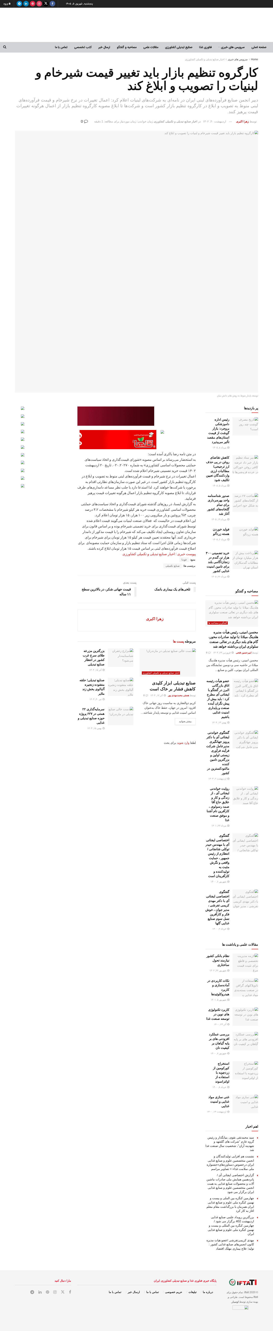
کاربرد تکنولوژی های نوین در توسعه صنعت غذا (217, 1014)
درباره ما (208, 1292)
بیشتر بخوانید (185, 721)
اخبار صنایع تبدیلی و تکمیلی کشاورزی (204, 59)
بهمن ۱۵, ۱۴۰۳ (94, 728)
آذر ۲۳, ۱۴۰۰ (220, 1024)
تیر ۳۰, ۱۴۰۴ (95, 699)
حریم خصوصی (173, 1292)
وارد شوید (183, 742)
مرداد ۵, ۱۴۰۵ (220, 485)
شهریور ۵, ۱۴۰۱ (219, 999)
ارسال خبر (104, 47)
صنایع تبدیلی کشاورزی (178, 47)
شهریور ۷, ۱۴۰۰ (219, 1053)
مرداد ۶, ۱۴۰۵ (220, 539)
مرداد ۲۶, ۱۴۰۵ (219, 576)
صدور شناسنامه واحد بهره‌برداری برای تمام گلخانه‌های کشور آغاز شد (218, 504)
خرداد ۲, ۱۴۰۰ (219, 928)
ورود (6, 4)
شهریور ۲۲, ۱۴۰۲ (218, 970)
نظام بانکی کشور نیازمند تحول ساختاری (217, 960)
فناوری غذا (205, 47)
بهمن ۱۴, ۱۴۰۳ (219, 722)
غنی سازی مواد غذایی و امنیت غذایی (218, 1101)
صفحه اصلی (258, 47)
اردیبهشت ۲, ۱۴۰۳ (217, 778)
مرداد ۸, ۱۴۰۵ (220, 447)
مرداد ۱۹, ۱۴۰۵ (219, 519)
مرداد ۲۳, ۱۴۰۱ (219, 825)
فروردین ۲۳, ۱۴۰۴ (222, 652)
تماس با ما (61, 47)
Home (254, 59)
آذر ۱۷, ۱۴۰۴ (156, 695)
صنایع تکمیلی (173, 565)
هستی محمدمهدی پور (178, 695)
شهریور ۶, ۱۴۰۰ (219, 881)
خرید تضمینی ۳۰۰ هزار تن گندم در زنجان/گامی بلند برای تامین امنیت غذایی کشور (217, 562)
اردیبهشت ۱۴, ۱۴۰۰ (217, 1111)
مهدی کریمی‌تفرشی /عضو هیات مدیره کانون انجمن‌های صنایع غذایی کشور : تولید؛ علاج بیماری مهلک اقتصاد (230, 1244)
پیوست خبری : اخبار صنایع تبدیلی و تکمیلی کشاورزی (159, 554)
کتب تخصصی (82, 47)
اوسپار (235, 1301)
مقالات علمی (150, 47)
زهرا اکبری (242, 121)
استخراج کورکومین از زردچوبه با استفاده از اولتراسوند (221, 1072)
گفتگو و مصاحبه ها (217, 623)
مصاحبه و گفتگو (126, 47)
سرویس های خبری (233, 47)
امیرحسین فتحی (243, 652)
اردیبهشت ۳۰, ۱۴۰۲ (214, 121)
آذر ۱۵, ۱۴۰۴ (95, 670)
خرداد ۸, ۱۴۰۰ (219, 1087)
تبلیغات (193, 1292)
